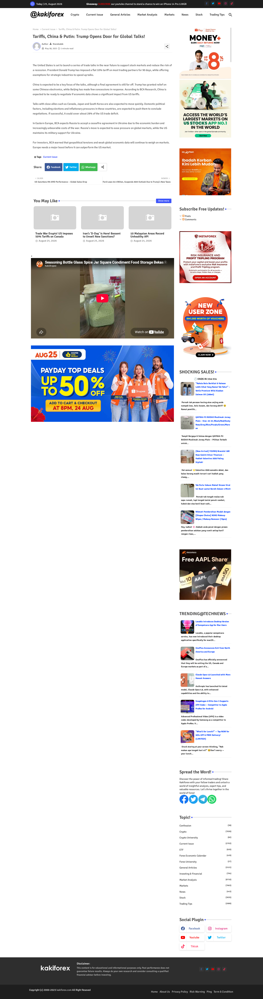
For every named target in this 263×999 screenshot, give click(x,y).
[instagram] (225, 3)
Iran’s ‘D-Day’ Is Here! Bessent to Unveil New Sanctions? (102, 235)
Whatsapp (90, 167)
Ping (209, 991)
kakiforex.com (64, 989)
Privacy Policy (180, 991)
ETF (205, 849)
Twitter (73, 167)
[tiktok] (232, 3)
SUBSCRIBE (104, 4)
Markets (169, 14)
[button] (230, 14)
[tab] (75, 14)
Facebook (55, 167)
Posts (187, 216)
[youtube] (219, 3)
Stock (199, 14)
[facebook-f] (206, 3)
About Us (165, 991)
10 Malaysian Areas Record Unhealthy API (147, 235)
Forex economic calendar (205, 855)
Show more (163, 200)
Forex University (205, 861)
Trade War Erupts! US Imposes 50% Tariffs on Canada (54, 235)
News (185, 14)
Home (36, 29)
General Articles (120, 14)
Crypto (75, 14)
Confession (205, 825)
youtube (194, 937)
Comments (190, 219)
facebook (194, 928)
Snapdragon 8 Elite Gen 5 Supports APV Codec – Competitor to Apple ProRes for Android (212, 705)
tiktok (194, 946)
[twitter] (213, 3)
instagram (221, 928)
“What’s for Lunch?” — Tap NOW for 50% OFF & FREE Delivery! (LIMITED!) (212, 735)
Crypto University (205, 837)
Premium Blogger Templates (44, 993)
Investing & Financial (205, 873)
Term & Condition (223, 991)
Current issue (94, 14)
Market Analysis (147, 14)
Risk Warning (197, 991)
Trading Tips (217, 14)
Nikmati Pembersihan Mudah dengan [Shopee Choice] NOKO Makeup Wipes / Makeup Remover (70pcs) (213, 515)
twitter (221, 937)
